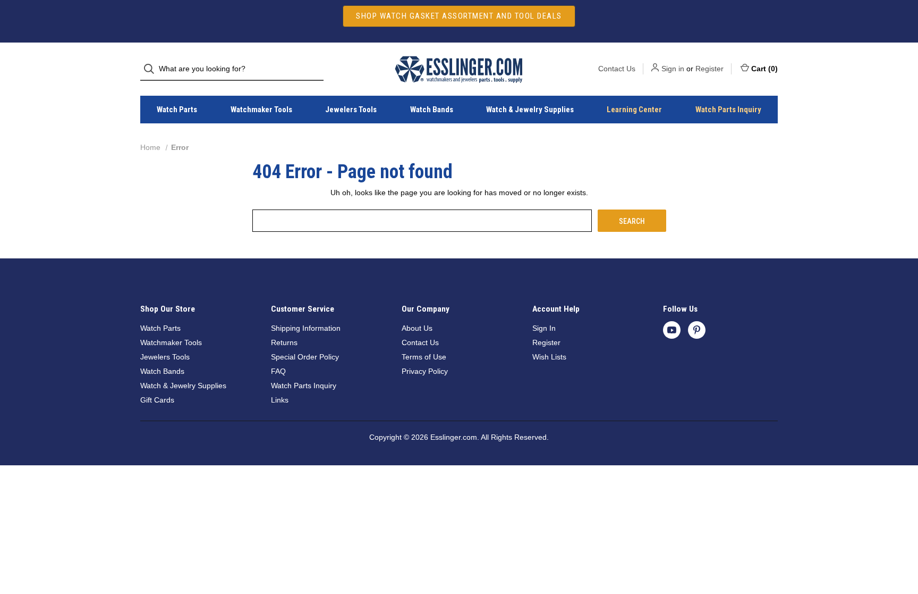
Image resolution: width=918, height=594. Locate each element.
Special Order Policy (305, 357)
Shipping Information (306, 328)
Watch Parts (177, 109)
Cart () (764, 68)
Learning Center (634, 109)
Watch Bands (431, 109)
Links (279, 400)
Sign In (544, 328)
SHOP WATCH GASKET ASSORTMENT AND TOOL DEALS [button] (459, 16)
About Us (417, 328)
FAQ (278, 371)
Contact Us (616, 68)
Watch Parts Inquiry (728, 109)
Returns (284, 342)
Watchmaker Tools (261, 109)
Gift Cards (157, 400)
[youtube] (671, 329)
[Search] (152, 69)
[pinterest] (696, 329)
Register (709, 68)
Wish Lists (549, 357)
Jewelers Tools (351, 109)
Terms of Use (424, 357)
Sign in (672, 68)
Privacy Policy (425, 371)
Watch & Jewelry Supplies (530, 109)
